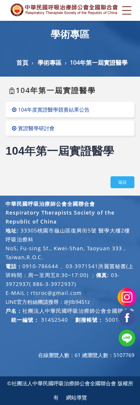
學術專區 (50, 62)
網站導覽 (76, 397)
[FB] (127, 317)
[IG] (127, 296)
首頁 (22, 62)
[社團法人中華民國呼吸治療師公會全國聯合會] (65, 10)
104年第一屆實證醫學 (99, 62)
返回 (122, 182)
